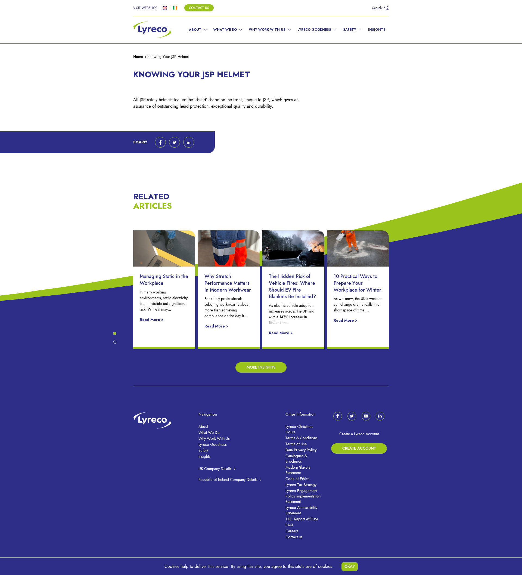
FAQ (289, 525)
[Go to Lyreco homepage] (152, 29)
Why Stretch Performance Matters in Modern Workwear (227, 283)
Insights (377, 29)
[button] (160, 142)
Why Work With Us (267, 29)
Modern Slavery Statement (297, 470)
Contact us (293, 537)
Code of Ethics (297, 478)
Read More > (152, 319)
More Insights (261, 367)
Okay (349, 566)
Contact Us (199, 8)
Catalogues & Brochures (296, 458)
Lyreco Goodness (314, 29)
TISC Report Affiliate (301, 519)
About (195, 29)
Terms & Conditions (301, 438)
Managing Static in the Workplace (164, 279)
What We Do (225, 29)
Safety (349, 29)
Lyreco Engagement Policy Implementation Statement (303, 496)
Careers (291, 531)
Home (138, 56)
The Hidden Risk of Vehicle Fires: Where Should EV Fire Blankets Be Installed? (292, 286)
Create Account (359, 448)
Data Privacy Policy (300, 450)
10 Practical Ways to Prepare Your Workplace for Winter (357, 283)
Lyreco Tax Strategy (300, 484)
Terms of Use (296, 444)
